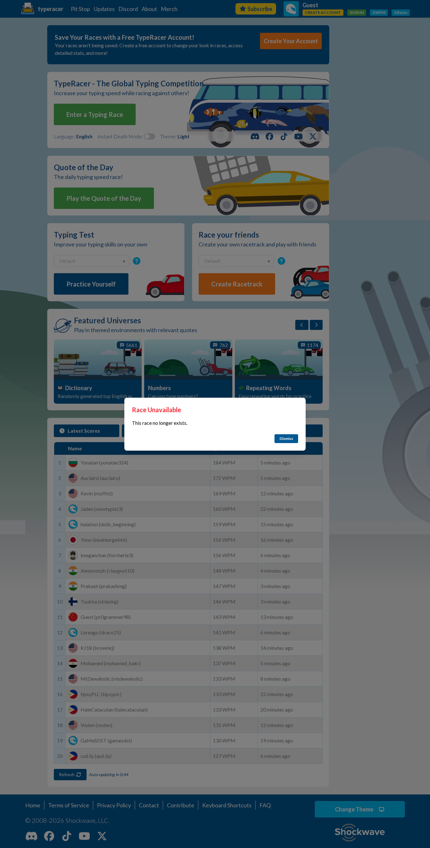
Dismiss (286, 438)
